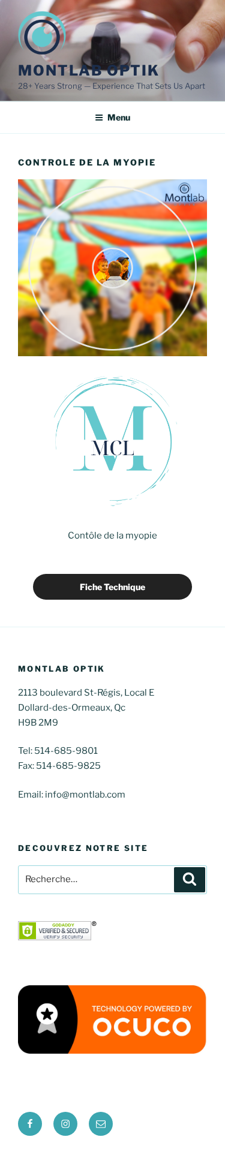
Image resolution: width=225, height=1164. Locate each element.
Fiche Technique (112, 587)
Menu (118, 117)
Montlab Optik (89, 70)
